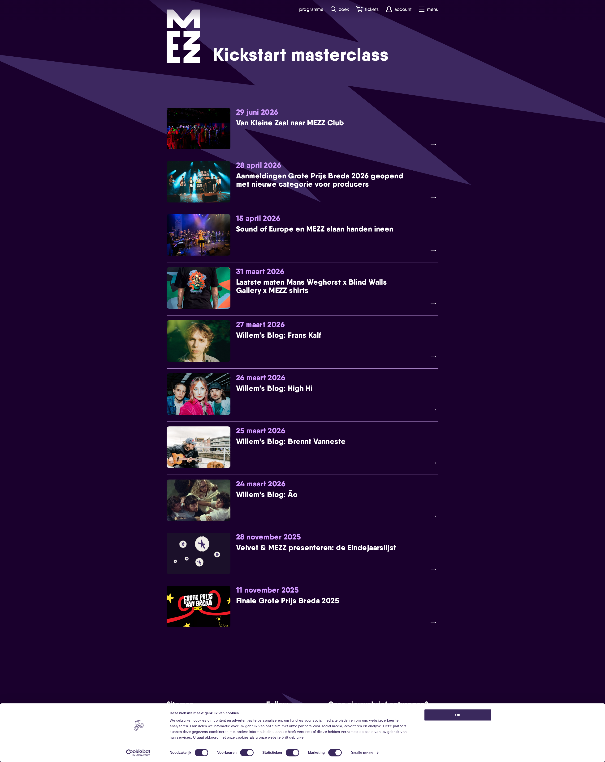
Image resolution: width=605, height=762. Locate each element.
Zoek (344, 9)
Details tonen (361, 753)
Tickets (372, 9)
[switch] (247, 752)
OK (458, 715)
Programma (311, 9)
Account (403, 9)
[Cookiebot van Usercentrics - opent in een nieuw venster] (138, 752)
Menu (432, 9)
